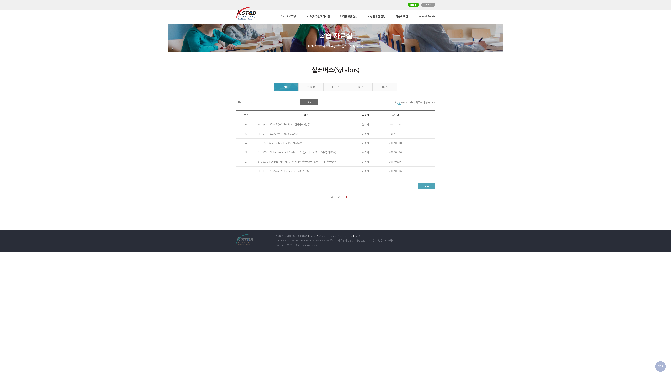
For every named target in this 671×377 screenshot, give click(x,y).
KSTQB (310, 87)
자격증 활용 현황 (348, 16)
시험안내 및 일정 (376, 16)
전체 (285, 87)
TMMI (385, 87)
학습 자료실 (402, 16)
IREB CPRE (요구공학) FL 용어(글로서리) (278, 133)
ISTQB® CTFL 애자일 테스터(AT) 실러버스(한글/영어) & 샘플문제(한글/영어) (297, 161)
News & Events (426, 16)
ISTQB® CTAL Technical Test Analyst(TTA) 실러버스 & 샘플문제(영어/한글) (297, 152)
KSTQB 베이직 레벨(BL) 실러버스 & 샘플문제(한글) (284, 124)
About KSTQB (288, 16)
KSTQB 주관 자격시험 (318, 16)
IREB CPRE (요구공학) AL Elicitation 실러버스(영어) (284, 171)
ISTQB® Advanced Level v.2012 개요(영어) (280, 143)
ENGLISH (428, 5)
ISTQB (335, 87)
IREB (360, 87)
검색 (309, 102)
